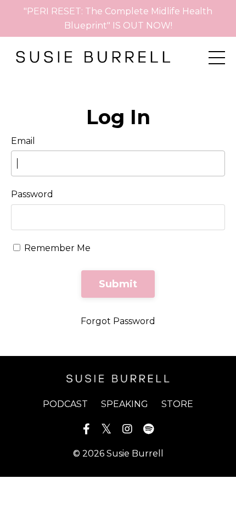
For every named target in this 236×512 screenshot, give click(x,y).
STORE (177, 404)
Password (32, 194)
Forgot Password (118, 321)
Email (23, 141)
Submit (118, 284)
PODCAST (65, 404)
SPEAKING (124, 404)
